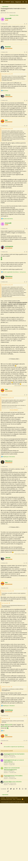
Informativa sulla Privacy (6, 799)
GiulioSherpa (9, 710)
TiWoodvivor (8, 276)
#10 (26, 563)
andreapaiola (9, 246)
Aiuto (14, 799)
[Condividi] (25, 24)
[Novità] (23, 1)
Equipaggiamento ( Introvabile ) (13, 775)
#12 (26, 715)
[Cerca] (26, 1)
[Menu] (2, 2)
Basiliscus (6, 755)
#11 (26, 588)
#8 (26, 394)
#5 (26, 228)
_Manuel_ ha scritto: (6, 686)
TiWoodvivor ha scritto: (7, 397)
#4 (26, 125)
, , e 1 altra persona (14, 272)
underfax (6, 771)
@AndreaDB (4, 726)
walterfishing (6, 783)
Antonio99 (4, 12)
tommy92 (6, 763)
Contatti (3, 797)
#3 (26, 100)
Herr (6, 120)
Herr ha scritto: (5, 603)
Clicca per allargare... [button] (14, 409)
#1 (26, 23)
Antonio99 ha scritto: (6, 74)
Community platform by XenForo (13, 801)
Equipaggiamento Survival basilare (14, 754)
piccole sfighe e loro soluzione (13, 781)
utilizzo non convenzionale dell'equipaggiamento (12, 768)
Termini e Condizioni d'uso (11, 797)
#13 (26, 740)
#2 (26, 52)
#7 (26, 282)
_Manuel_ (8, 95)
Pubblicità (19, 799)
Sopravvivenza (12, 755)
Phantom (8, 46)
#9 (26, 466)
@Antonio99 (8, 724)
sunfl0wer (6, 777)
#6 (26, 251)
